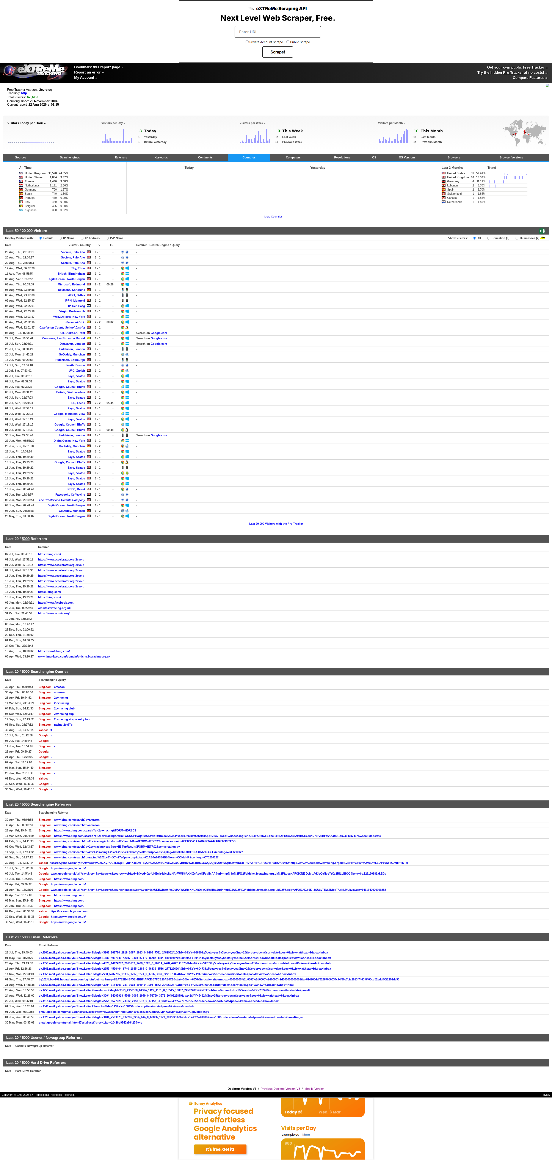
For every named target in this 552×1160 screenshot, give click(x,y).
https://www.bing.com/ (69, 879)
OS (374, 157)
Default (47, 238)
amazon (59, 687)
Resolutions (342, 157)
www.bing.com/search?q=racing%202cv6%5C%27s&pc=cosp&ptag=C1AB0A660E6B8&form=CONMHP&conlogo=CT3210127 (136, 857)
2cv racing (61, 697)
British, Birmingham (71, 273)
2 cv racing (61, 703)
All (479, 238)
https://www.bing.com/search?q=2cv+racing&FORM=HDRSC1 (95, 830)
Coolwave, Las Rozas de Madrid (63, 338)
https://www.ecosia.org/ (54, 613)
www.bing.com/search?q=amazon (77, 819)
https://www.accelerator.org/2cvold (61, 559)
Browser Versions (511, 157)
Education (500, 238)
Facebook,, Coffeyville (70, 494)
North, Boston (75, 365)
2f (51, 730)
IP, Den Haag (76, 306)
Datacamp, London (72, 343)
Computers (293, 157)
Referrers (121, 157)
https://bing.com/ (49, 554)
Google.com (159, 333)
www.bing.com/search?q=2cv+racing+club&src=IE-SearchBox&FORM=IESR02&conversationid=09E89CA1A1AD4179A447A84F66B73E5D (144, 841)
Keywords (161, 157)
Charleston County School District (62, 327)
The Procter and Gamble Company (62, 500)
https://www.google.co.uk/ (68, 868)
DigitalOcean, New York (69, 440)
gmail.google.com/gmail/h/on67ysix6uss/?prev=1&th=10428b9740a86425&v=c (90, 1022)
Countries (249, 157)
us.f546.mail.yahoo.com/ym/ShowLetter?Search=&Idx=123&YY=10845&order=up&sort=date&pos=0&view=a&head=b (116, 1006)
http (24, 93)
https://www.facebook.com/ (56, 602)
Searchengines (70, 157)
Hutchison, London (72, 349)
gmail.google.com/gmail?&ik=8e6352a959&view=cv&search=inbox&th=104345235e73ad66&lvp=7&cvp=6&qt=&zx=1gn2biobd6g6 (124, 1011)
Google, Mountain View (69, 413)
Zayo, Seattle (76, 376)
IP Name (68, 238)
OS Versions (407, 157)
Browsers (454, 157)
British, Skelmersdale (70, 392)
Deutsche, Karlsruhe (71, 289)
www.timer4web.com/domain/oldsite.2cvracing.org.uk (74, 656)
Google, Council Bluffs (70, 386)
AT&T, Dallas (76, 295)
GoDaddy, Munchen (72, 354)
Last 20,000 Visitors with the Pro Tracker (276, 523)
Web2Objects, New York (69, 316)
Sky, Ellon (78, 268)
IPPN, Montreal (75, 300)
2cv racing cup (64, 713)
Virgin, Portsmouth (72, 311)
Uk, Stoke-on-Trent (72, 333)
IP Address (92, 238)
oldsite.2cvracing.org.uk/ (54, 608)
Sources (20, 157)
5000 (26, 539)
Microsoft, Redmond (71, 284)
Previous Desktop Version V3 (280, 1088)
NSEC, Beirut (76, 489)
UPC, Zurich (77, 370)
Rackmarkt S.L (75, 322)
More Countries (273, 216)
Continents (205, 157)
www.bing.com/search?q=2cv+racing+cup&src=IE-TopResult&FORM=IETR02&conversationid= (117, 846)
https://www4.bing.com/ (54, 651)
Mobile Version (314, 1088)
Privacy (546, 1094)
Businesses (529, 238)
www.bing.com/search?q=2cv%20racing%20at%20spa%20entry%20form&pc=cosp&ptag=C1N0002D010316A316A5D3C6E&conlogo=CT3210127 (148, 852)
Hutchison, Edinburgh (70, 360)
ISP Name (116, 238)
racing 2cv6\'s (63, 724)
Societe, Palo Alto (73, 252)
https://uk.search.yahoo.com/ (69, 911)
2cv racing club (64, 708)
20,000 (27, 231)
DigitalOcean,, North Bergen (66, 279)
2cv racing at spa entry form (72, 719)
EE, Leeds (78, 403)
